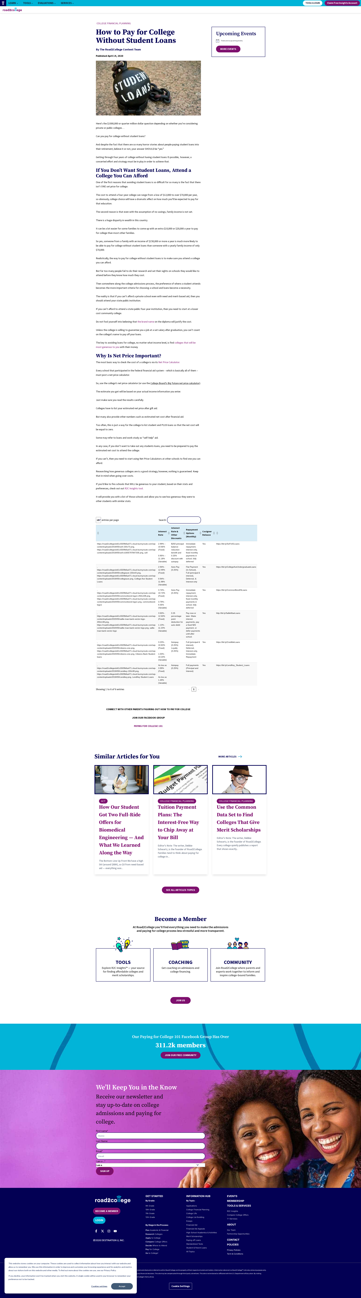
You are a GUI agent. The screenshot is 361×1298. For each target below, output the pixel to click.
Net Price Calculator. (169, 362)
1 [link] (194, 689)
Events (232, 1196)
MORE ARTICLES (227, 756)
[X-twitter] (102, 1231)
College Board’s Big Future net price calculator (174, 383)
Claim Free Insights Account (342, 3)
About (231, 1224)
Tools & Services (239, 1205)
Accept (122, 1286)
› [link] (198, 689)
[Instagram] (109, 1231)
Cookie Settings (180, 1286)
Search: (162, 520)
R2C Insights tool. (134, 488)
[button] (98, 533)
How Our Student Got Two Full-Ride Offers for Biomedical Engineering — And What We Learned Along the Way (121, 830)
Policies (233, 1244)
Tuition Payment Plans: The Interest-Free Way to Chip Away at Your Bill (178, 822)
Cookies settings (99, 1286)
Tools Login (312, 3)
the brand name (145, 321)
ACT (103, 801)
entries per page (110, 520)
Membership (235, 1200)
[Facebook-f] (96, 1231)
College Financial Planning (114, 23)
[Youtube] (115, 1231)
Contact (233, 1239)
